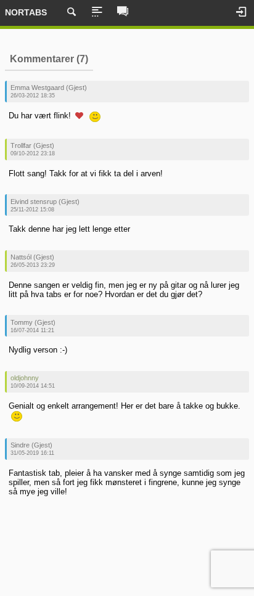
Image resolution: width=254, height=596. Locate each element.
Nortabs (26, 12)
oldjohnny (24, 378)
